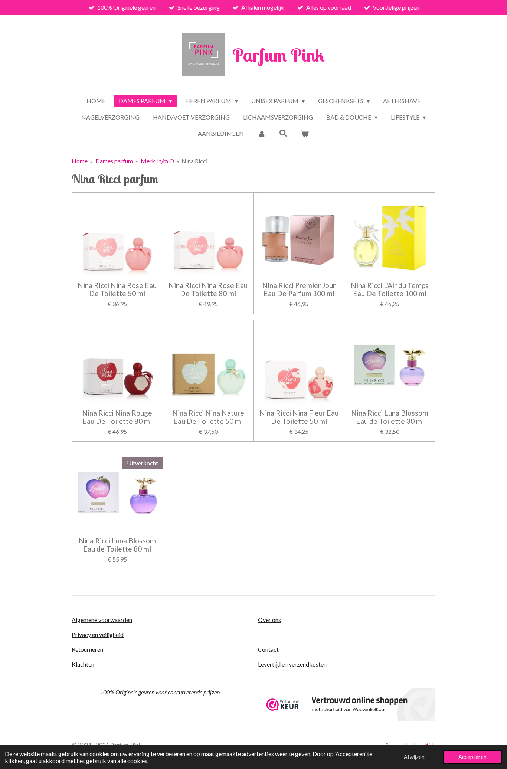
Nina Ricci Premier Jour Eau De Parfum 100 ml (299, 289)
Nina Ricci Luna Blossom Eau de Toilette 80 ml (117, 545)
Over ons (269, 619)
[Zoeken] (283, 132)
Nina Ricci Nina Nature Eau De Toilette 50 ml (208, 417)
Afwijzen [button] (414, 757)
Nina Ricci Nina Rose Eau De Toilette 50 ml (117, 289)
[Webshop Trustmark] (346, 719)
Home (80, 160)
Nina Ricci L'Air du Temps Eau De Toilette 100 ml (390, 289)
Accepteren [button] (472, 757)
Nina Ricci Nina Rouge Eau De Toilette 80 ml (117, 417)
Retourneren (87, 649)
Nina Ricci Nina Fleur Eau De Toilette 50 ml (298, 417)
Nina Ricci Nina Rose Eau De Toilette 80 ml (208, 289)
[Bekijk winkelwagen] (305, 133)
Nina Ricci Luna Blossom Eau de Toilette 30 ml (389, 417)
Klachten (83, 664)
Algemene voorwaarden (102, 619)
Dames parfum (114, 160)
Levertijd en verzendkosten (292, 664)
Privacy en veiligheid (98, 634)
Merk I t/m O (157, 160)
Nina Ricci (194, 160)
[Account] (261, 133)
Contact (268, 649)
